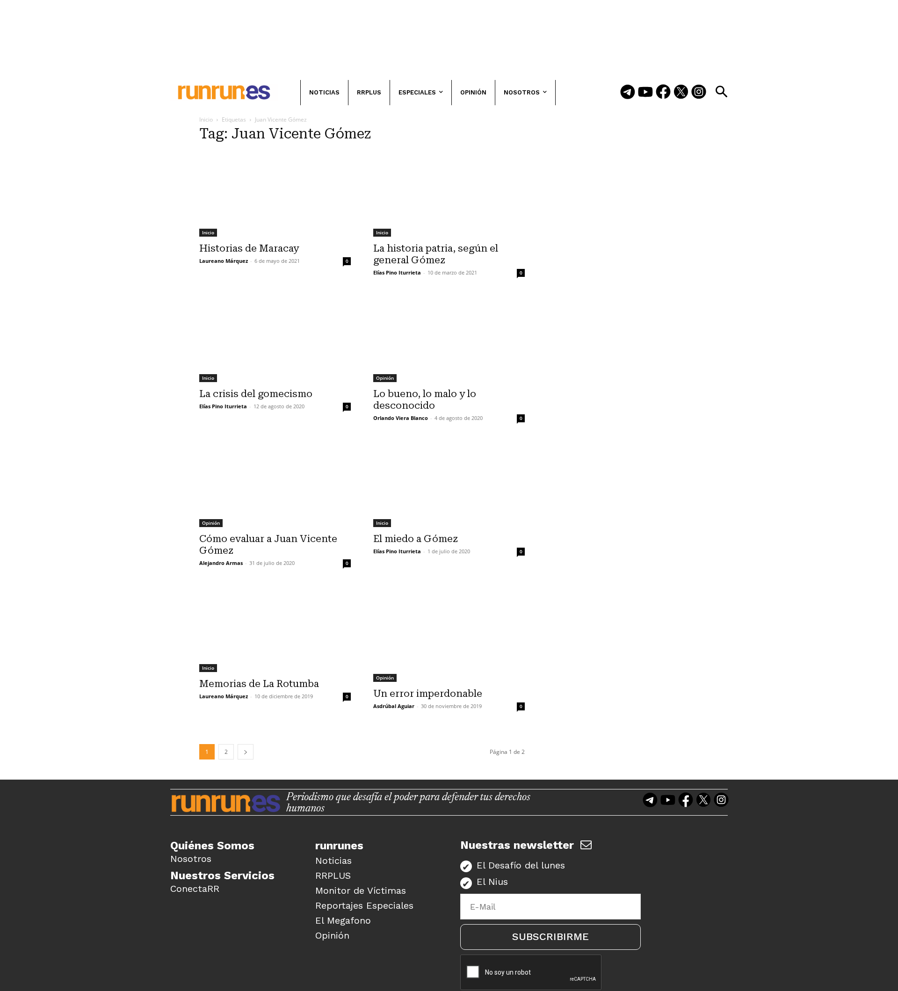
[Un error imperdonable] (449, 634)
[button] (721, 91)
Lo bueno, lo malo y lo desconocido (424, 399)
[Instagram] (698, 92)
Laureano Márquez (223, 260)
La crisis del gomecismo (255, 393)
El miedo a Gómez (415, 538)
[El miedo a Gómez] (449, 484)
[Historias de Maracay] (275, 194)
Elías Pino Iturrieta (397, 272)
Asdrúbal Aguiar (393, 705)
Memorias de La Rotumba (259, 683)
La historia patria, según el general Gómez (435, 254)
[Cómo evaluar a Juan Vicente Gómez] (275, 484)
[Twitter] (681, 92)
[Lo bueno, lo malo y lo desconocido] (449, 339)
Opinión (385, 378)
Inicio (206, 119)
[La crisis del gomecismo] (275, 339)
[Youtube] (645, 92)
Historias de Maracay (249, 248)
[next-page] (245, 752)
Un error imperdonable (427, 693)
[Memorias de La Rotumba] (275, 629)
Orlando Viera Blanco (400, 417)
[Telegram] (627, 92)
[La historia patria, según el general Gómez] (449, 194)
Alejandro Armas (221, 562)
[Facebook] (663, 92)
